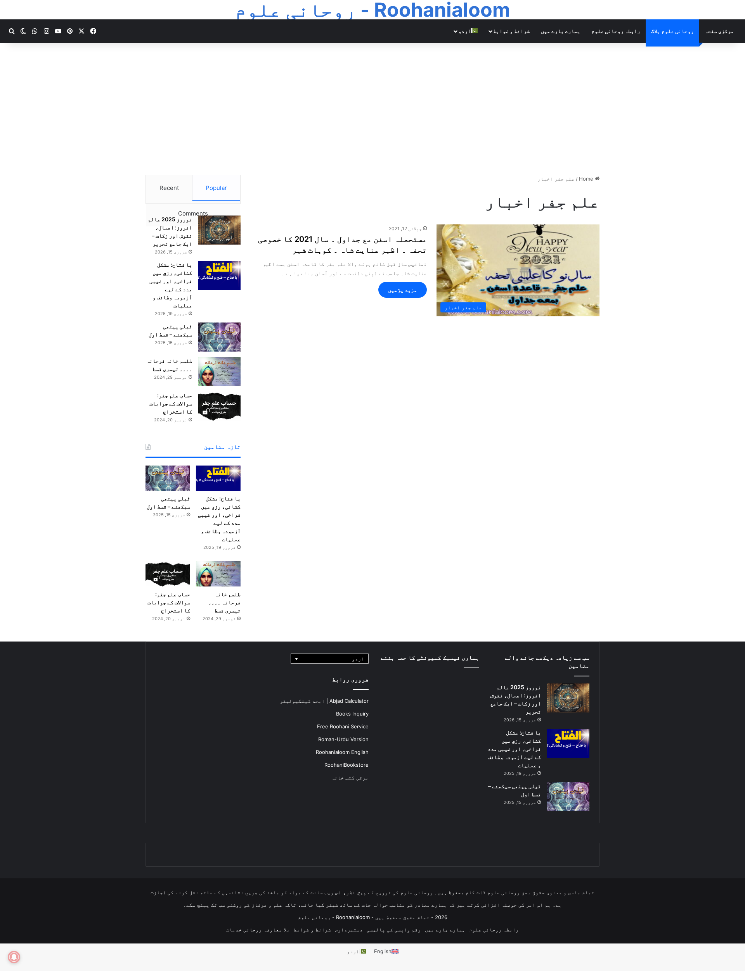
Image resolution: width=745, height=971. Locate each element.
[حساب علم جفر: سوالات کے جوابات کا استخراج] (219, 406)
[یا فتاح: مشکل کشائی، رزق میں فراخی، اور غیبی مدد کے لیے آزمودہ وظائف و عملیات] (219, 275)
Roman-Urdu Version (343, 739)
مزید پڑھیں (402, 289)
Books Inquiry (352, 714)
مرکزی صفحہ (719, 31)
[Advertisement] (372, 109)
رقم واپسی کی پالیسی (394, 929)
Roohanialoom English (342, 752)
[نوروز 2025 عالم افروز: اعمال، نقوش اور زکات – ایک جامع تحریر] (219, 230)
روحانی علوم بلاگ (672, 31)
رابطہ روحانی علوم (615, 31)
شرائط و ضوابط (511, 31)
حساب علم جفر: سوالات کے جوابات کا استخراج (170, 403)
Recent (169, 187)
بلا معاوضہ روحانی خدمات (258, 929)
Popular (216, 187)
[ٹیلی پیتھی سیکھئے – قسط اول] (219, 337)
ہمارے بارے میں (560, 31)
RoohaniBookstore (346, 765)
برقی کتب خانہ (350, 777)
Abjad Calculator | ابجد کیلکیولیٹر (324, 701)
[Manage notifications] (14, 957)
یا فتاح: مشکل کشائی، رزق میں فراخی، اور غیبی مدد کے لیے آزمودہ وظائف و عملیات (514, 748)
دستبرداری (349, 929)
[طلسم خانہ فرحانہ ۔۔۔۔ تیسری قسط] (219, 371)
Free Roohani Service (343, 726)
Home (587, 179)
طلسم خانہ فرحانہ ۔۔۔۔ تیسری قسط (224, 602)
